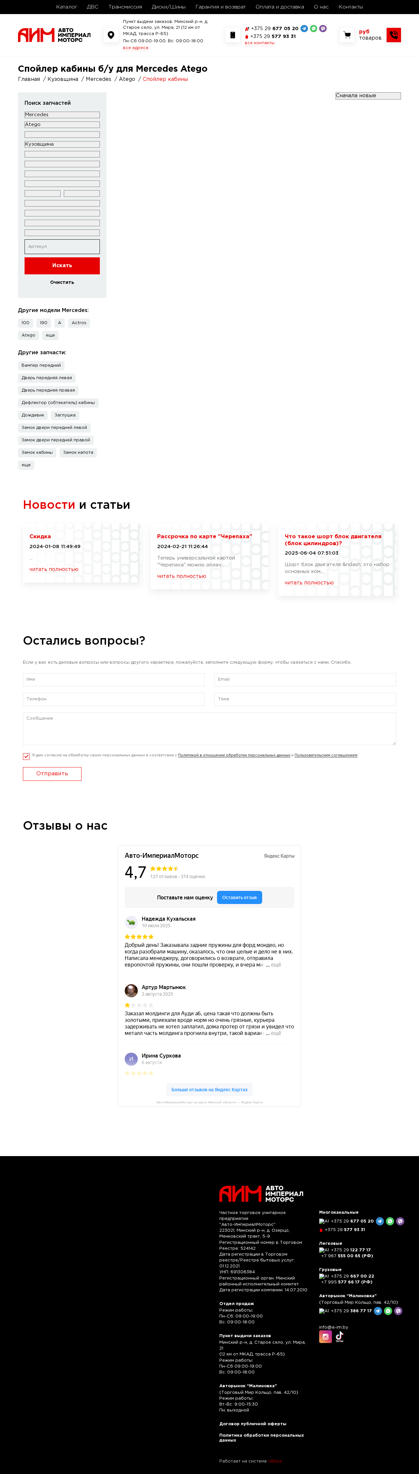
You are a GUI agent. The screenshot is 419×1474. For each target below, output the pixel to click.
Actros (79, 323)
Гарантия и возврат (220, 7)
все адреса (135, 48)
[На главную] (54, 34)
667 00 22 (352, 1276)
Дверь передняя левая (47, 378)
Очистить (62, 283)
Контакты (350, 7)
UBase (275, 1461)
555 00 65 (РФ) (347, 1256)
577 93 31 (273, 36)
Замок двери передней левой (54, 428)
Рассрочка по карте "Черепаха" (204, 536)
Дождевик (33, 415)
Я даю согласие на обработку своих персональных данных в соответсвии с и (194, 755)
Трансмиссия (125, 7)
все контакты (260, 43)
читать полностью (54, 569)
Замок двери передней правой (56, 440)
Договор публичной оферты (252, 1424)
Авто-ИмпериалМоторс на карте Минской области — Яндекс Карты (209, 1102)
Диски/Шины (169, 7)
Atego (28, 335)
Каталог (66, 7)
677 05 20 (275, 29)
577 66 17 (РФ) (347, 1282)
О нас (321, 7)
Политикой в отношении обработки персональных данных (234, 755)
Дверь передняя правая (48, 390)
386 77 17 (351, 1311)
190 (43, 323)
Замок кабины (37, 452)
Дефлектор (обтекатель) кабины (58, 403)
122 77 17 (351, 1250)
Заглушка (65, 415)
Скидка (40, 536)
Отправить (52, 773)
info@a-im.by (333, 1327)
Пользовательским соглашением (326, 755)
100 (25, 323)
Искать (62, 265)
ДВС (93, 7)
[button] (50, 335)
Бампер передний (41, 365)
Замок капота (78, 452)
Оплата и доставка (280, 7)
